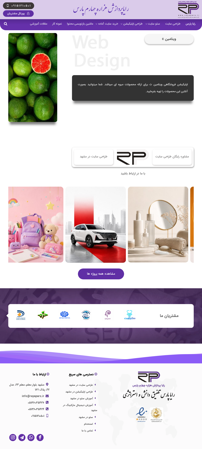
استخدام (88, 424)
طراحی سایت (172, 24)
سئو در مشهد (86, 417)
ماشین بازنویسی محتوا (80, 24)
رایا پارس (190, 24)
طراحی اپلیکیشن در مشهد (79, 392)
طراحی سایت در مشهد (81, 385)
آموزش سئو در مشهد (81, 398)
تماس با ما (87, 431)
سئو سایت (154, 24)
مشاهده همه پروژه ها (101, 273)
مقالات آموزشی (38, 24)
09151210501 (38, 416)
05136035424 (36, 409)
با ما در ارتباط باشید (133, 173)
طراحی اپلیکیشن (133, 24)
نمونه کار (57, 24)
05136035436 (36, 403)
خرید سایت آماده (108, 24)
